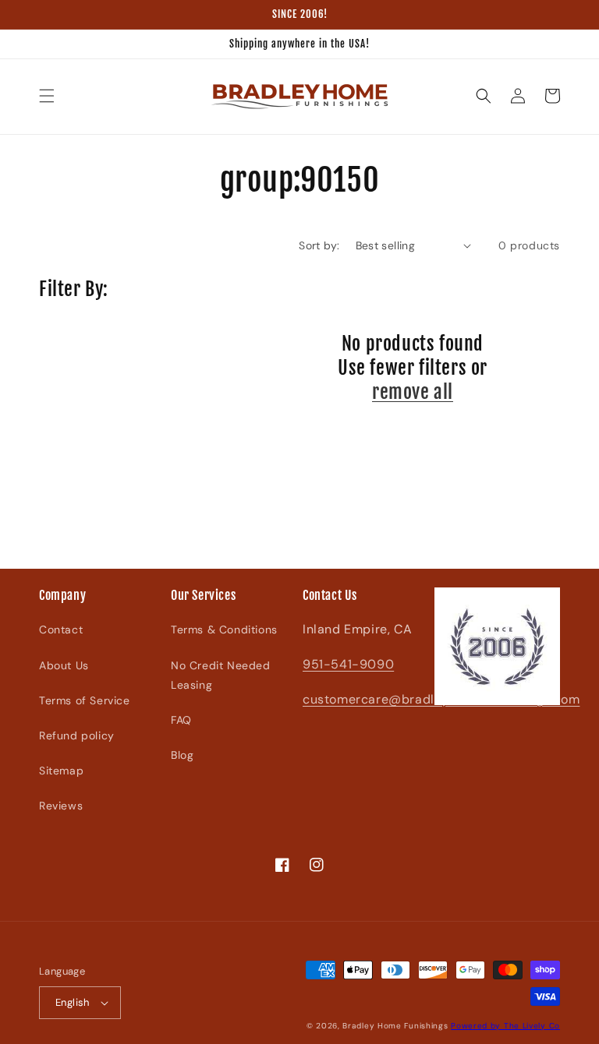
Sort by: (319, 245)
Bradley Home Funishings (395, 1026)
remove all (412, 392)
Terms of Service (84, 700)
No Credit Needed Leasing (221, 675)
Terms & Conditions (224, 630)
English (72, 1002)
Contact (61, 630)
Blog (182, 755)
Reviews (61, 806)
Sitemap (61, 771)
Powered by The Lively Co (505, 1026)
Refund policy (77, 735)
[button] (47, 96)
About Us (64, 665)
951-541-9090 (348, 664)
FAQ (181, 720)
